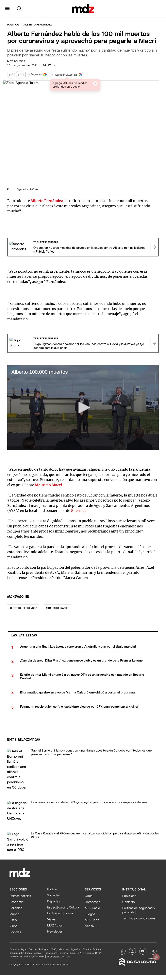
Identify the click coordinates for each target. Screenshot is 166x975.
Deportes (53, 901)
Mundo (14, 914)
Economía (16, 902)
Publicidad (129, 896)
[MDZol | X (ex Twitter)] (153, 951)
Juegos (90, 914)
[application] (83, 407)
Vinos (13, 926)
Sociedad (53, 895)
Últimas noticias (20, 896)
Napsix (89, 926)
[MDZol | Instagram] (132, 951)
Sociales (15, 932)
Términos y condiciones (138, 918)
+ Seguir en (35, 74)
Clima (89, 896)
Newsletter (54, 931)
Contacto (128, 902)
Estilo (13, 920)
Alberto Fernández (23, 608)
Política (13, 24)
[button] (7, 8)
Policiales (16, 908)
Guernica (78, 510)
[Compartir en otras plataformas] (19, 74)
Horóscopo (92, 902)
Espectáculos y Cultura (63, 907)
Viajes (51, 919)
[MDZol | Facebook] (122, 951)
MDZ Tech (92, 920)
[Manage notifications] (156, 957)
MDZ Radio (92, 908)
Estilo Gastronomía (60, 913)
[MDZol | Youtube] (142, 951)
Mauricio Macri (57, 608)
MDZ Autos (55, 925)
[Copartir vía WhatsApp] (11, 74)
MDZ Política (16, 61)
